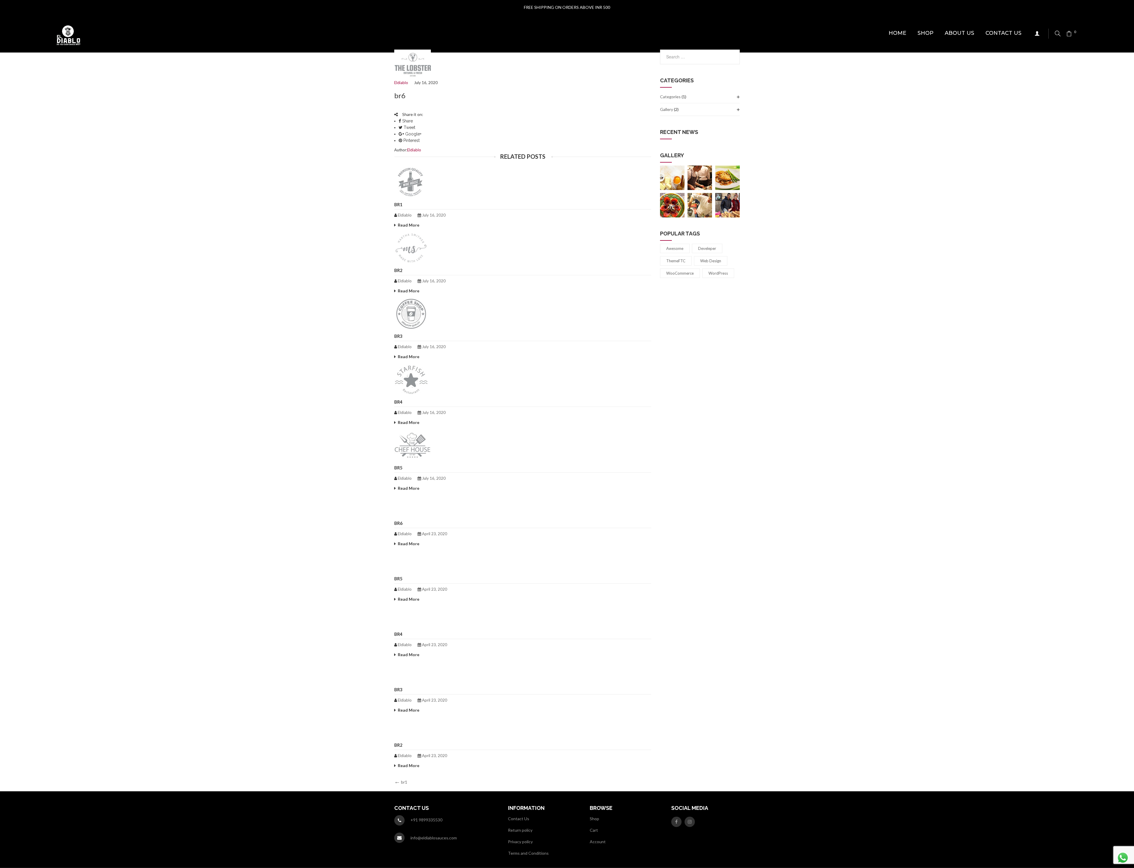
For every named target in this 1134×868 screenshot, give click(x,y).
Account (598, 841)
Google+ (412, 134)
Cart (594, 830)
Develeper (707, 248)
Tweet (409, 127)
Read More (408, 224)
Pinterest (411, 140)
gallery (666, 109)
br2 (398, 270)
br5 (398, 467)
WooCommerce (680, 273)
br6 (398, 523)
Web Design (710, 260)
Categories (670, 96)
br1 (398, 204)
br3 (398, 336)
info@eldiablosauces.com (433, 837)
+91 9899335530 (426, 819)
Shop (594, 818)
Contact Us (518, 818)
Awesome (674, 248)
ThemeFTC (675, 260)
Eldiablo (401, 82)
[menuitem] (897, 33)
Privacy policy (520, 841)
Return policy (520, 830)
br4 (398, 401)
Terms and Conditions (528, 853)
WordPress (718, 273)
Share (407, 121)
